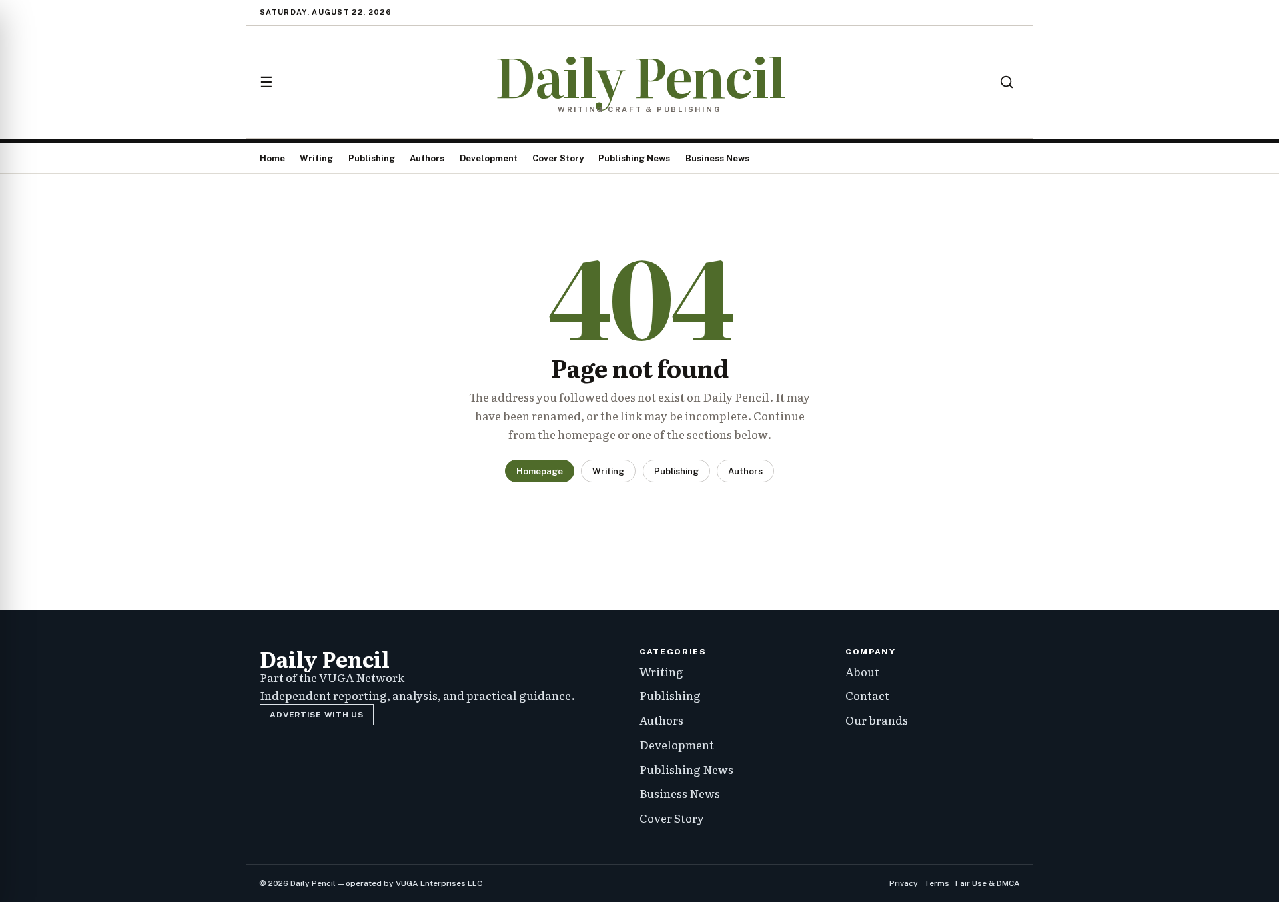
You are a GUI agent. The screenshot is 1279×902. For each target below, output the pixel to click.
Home (272, 158)
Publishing (371, 158)
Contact (867, 695)
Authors (427, 158)
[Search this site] (1006, 82)
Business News (717, 158)
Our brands (876, 719)
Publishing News (634, 158)
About (862, 671)
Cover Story (558, 158)
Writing (316, 158)
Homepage (539, 471)
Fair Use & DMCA (987, 883)
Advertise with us (316, 714)
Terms (936, 883)
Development (489, 158)
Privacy (903, 883)
